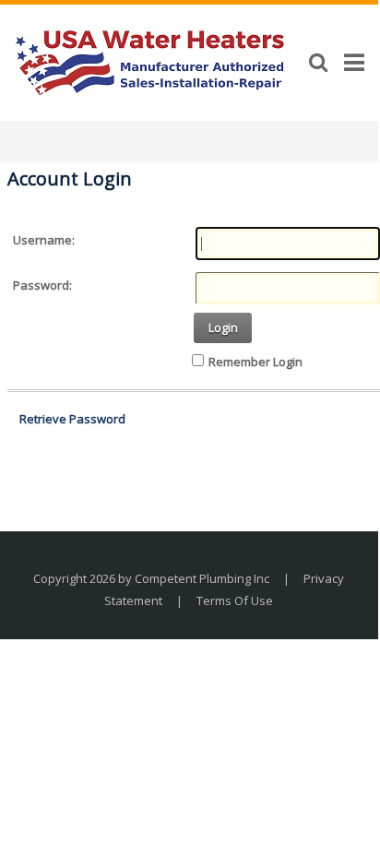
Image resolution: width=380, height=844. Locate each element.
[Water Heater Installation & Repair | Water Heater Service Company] (150, 61)
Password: (42, 285)
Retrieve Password (72, 418)
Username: (44, 240)
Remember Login (255, 361)
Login (223, 327)
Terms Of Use (234, 600)
